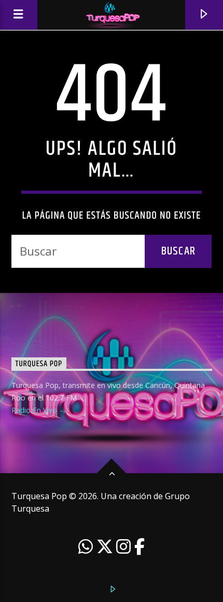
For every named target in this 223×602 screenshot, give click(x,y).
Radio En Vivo (35, 410)
